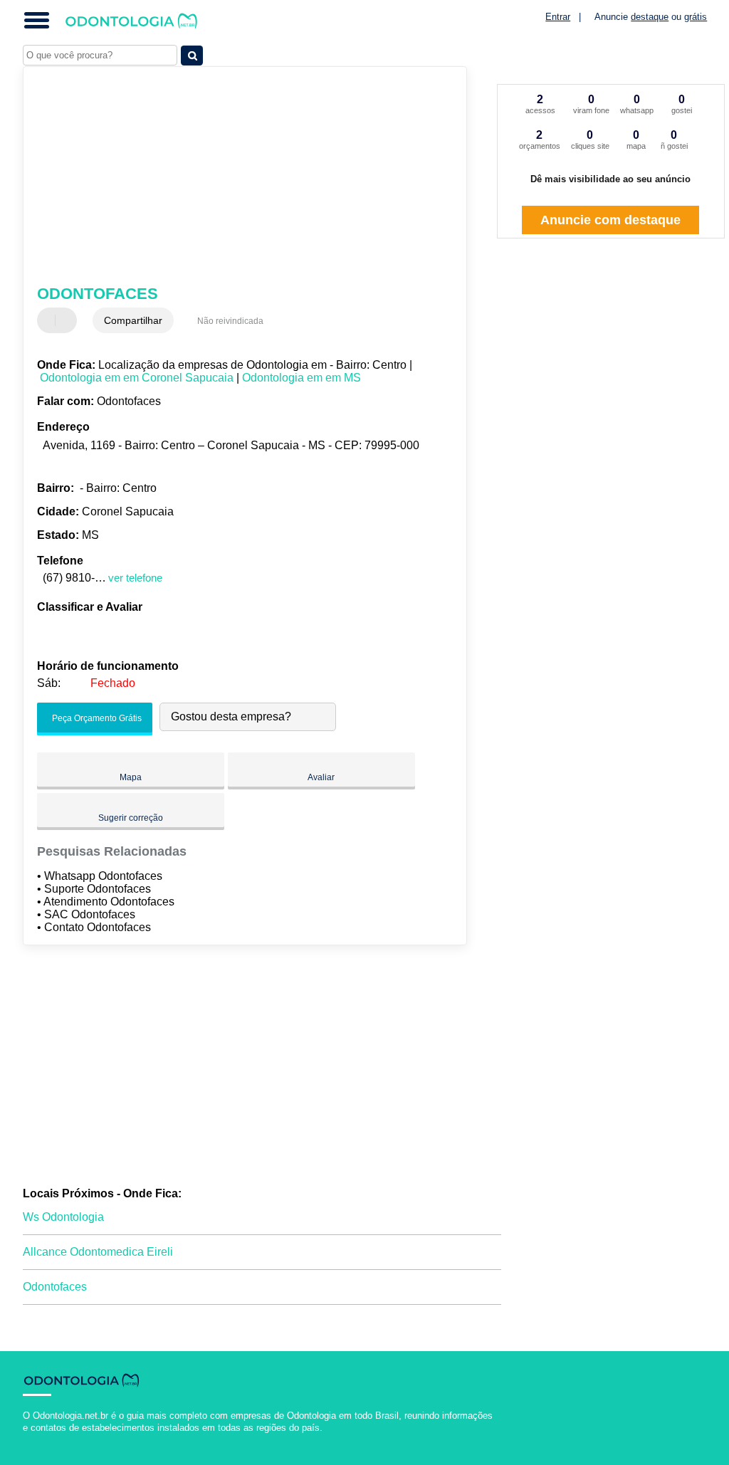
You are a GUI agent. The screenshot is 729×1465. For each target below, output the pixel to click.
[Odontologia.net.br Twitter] (32, 1439)
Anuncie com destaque (610, 220)
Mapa (131, 777)
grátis (695, 16)
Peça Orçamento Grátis (96, 718)
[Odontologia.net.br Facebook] (26, 1439)
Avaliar (321, 777)
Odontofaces (55, 1287)
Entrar (557, 16)
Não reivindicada (230, 321)
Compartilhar (133, 320)
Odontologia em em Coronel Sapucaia (137, 378)
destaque (649, 16)
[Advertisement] (236, 177)
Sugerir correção (130, 818)
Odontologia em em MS (301, 378)
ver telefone (135, 578)
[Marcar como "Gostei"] (50, 320)
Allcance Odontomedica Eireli (98, 1252)
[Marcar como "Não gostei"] (67, 320)
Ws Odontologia (63, 1217)
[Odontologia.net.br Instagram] (39, 1439)
